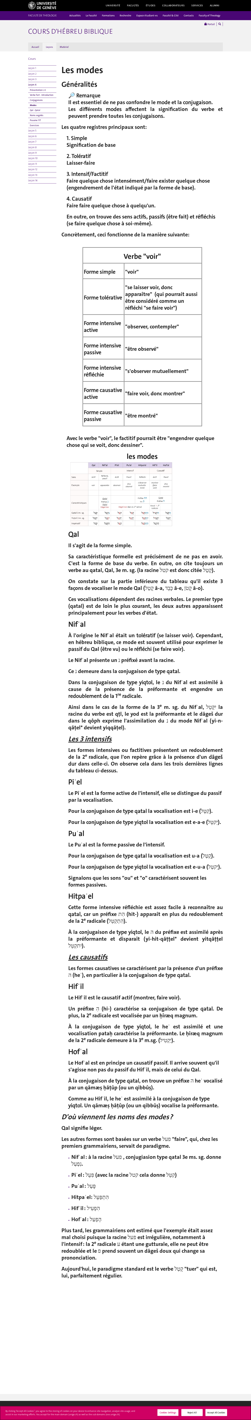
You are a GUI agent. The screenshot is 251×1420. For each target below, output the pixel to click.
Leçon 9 (32, 152)
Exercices (34, 125)
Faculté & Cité (171, 15)
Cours (32, 59)
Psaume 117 (35, 120)
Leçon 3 (32, 79)
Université (113, 5)
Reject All (192, 1412)
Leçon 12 (32, 169)
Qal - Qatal (35, 110)
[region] (125, 1413)
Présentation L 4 (38, 90)
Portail (211, 24)
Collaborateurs (173, 5)
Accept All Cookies (216, 1412)
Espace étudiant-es (147, 15)
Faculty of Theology (209, 15)
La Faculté (91, 15)
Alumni (214, 5)
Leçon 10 (33, 158)
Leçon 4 (32, 84)
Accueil (35, 46)
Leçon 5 (32, 130)
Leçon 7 (32, 141)
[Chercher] (220, 24)
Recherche (125, 15)
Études (150, 5)
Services (197, 5)
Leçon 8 (32, 147)
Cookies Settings (168, 1412)
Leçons (49, 46)
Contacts (189, 15)
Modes (33, 105)
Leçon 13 (32, 175)
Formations (108, 15)
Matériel (64, 46)
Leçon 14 (32, 180)
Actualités (75, 15)
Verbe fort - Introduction (41, 95)
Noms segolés (36, 115)
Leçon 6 (32, 136)
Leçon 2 (32, 73)
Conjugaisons (36, 100)
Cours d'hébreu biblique (70, 31)
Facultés (133, 5)
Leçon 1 (32, 68)
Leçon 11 (32, 164)
